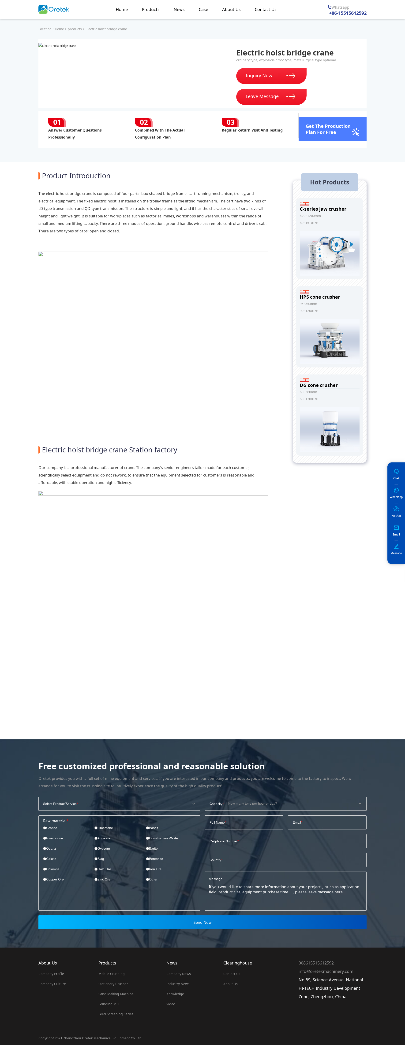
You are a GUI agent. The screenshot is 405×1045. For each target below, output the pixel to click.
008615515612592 (316, 963)
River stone (54, 838)
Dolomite (52, 869)
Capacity (216, 804)
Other (153, 879)
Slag (101, 859)
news (171, 963)
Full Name (217, 822)
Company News (178, 974)
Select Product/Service (60, 804)
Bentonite (156, 859)
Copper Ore (55, 879)
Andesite (104, 838)
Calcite (51, 859)
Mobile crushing (111, 974)
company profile (51, 974)
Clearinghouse (237, 963)
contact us (231, 974)
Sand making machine (116, 994)
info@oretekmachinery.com (326, 971)
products (75, 29)
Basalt (153, 828)
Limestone (105, 828)
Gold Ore (104, 869)
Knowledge (175, 994)
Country (215, 860)
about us (230, 984)
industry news (177, 984)
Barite (153, 848)
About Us (47, 963)
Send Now (203, 922)
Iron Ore (155, 869)
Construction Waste (163, 838)
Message (215, 879)
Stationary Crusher (113, 984)
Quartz (51, 848)
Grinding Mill (108, 1004)
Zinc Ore (104, 879)
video (170, 1004)
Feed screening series (115, 1014)
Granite (51, 828)
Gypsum (104, 848)
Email (297, 822)
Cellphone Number (223, 841)
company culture (52, 984)
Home (59, 29)
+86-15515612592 (348, 13)
